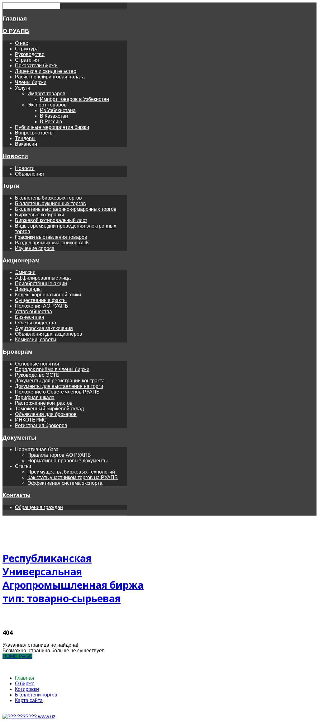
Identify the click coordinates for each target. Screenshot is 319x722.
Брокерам (17, 351)
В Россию (51, 121)
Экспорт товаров (47, 104)
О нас (21, 43)
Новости (15, 156)
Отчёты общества (35, 322)
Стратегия (27, 60)
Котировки (27, 689)
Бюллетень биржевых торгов (48, 198)
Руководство (30, 54)
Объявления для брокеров (46, 414)
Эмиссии (25, 272)
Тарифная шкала (35, 397)
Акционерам (21, 260)
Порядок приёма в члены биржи (52, 369)
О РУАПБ (15, 31)
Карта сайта (29, 700)
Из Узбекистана (58, 110)
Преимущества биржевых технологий (71, 471)
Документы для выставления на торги (59, 386)
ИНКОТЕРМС (31, 419)
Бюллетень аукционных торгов (50, 203)
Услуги (22, 88)
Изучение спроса (35, 248)
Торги (11, 185)
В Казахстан (54, 116)
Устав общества (33, 311)
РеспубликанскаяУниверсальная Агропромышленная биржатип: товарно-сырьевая (73, 578)
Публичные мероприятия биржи (52, 127)
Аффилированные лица (43, 278)
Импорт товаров (46, 93)
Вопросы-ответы (34, 132)
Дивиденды (28, 289)
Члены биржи (30, 82)
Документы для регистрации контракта (60, 380)
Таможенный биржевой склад (49, 408)
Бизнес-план (29, 317)
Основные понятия (37, 363)
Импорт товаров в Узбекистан (74, 99)
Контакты (16, 495)
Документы (19, 437)
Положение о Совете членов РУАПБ (57, 391)
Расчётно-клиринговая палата (50, 76)
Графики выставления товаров (51, 237)
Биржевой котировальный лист (51, 220)
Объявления (29, 174)
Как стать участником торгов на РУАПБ (72, 477)
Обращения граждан (39, 507)
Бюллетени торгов (36, 694)
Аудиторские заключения (44, 328)
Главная (14, 18)
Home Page (17, 656)
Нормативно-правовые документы (67, 460)
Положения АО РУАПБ (41, 306)
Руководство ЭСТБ (37, 375)
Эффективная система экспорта (64, 483)
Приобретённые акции (41, 283)
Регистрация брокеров (41, 425)
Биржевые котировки (39, 214)
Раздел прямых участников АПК (52, 242)
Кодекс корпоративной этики (48, 294)
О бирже (25, 683)
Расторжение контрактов (44, 403)
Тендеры (25, 138)
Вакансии (26, 144)
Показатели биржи (36, 65)
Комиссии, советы (35, 339)
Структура (27, 48)
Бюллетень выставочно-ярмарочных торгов (66, 209)
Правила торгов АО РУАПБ (59, 455)
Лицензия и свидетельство (45, 71)
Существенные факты (41, 300)
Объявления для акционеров (48, 334)
